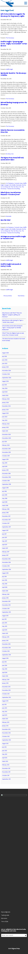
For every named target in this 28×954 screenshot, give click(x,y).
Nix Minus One (10, 154)
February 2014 (5, 679)
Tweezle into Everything (13, 188)
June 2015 (4, 623)
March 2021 (5, 431)
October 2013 (5, 694)
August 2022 (5, 413)
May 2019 (4, 463)
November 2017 (6, 520)
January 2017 (5, 555)
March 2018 (5, 505)
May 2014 (4, 669)
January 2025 (5, 367)
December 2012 (6, 729)
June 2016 (4, 580)
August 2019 (5, 459)
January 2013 (5, 726)
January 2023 (5, 409)
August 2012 (5, 743)
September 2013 (6, 697)
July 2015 (4, 619)
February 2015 (5, 637)
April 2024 (4, 392)
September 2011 (6, 779)
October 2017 (5, 523)
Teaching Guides (5, 915)
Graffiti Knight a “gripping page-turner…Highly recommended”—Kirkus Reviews (14, 44)
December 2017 (6, 516)
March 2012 (5, 761)
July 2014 (4, 662)
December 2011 (6, 768)
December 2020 (6, 434)
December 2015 (6, 601)
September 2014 (6, 655)
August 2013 (5, 701)
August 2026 (5, 353)
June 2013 (4, 708)
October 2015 (5, 608)
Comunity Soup (18, 183)
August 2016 (5, 573)
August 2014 (5, 658)
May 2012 (4, 754)
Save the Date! (5, 220)
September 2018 (6, 484)
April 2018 (4, 502)
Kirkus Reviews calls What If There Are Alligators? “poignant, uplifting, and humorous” (12, 315)
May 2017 (4, 541)
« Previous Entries (7, 296)
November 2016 (6, 562)
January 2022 (5, 427)
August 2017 (5, 530)
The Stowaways (10, 38)
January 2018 (5, 512)
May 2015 (4, 626)
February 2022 (5, 424)
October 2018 (6, 480)
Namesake (18, 185)
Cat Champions (10, 183)
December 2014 (6, 644)
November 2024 (6, 370)
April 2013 (4, 715)
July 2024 (4, 385)
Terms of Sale (4, 921)
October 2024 (6, 374)
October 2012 (5, 736)
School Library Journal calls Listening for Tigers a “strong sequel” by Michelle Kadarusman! (12, 327)
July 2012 (4, 747)
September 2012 (6, 740)
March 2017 (5, 548)
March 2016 (5, 591)
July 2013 (4, 704)
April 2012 (4, 758)
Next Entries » (21, 296)
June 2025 (4, 363)
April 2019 (4, 466)
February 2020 (6, 445)
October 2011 (5, 775)
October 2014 (5, 651)
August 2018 (5, 488)
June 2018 (4, 495)
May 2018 (4, 498)
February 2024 (5, 399)
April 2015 (4, 630)
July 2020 (4, 441)
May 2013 (4, 711)
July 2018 (4, 491)
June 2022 (4, 417)
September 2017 (6, 527)
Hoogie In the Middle (10, 185)
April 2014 (4, 672)
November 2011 (6, 772)
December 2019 (6, 449)
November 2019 (6, 452)
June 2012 (4, 750)
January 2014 (5, 683)
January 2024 (5, 402)
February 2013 (5, 722)
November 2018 (6, 477)
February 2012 (5, 765)
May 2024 (4, 388)
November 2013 (6, 690)
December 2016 (6, 559)
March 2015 (5, 633)
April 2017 (4, 544)
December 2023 (6, 406)
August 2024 (5, 381)
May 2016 (4, 584)
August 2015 (5, 616)
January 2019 (5, 470)
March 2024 (5, 395)
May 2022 (4, 420)
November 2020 (6, 438)
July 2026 (4, 356)
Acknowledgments (5, 912)
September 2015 (6, 612)
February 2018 (5, 509)
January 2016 (5, 598)
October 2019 (6, 456)
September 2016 (6, 569)
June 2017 (4, 537)
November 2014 (6, 647)
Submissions (4, 918)
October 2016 (6, 566)
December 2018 (6, 473)
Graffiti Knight (9, 69)
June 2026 (4, 360)
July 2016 (4, 576)
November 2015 (6, 605)
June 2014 (4, 665)
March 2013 (5, 718)
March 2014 (5, 676)
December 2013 (6, 687)
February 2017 (5, 552)
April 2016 (4, 587)
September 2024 (6, 377)
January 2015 (5, 640)
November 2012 (6, 733)
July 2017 (4, 534)
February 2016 (5, 594)
